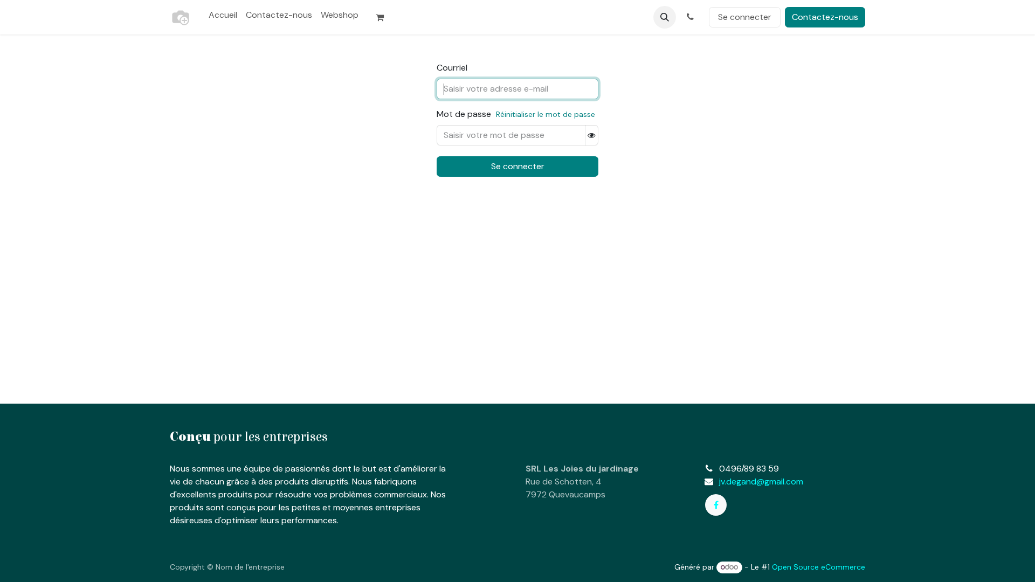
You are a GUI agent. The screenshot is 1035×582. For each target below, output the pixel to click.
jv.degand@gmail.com (761, 481)
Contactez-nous (825, 17)
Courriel (452, 67)
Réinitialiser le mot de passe (545, 114)
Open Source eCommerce (818, 567)
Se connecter (744, 17)
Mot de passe (464, 114)
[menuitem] (223, 15)
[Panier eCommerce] (384, 17)
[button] (664, 17)
